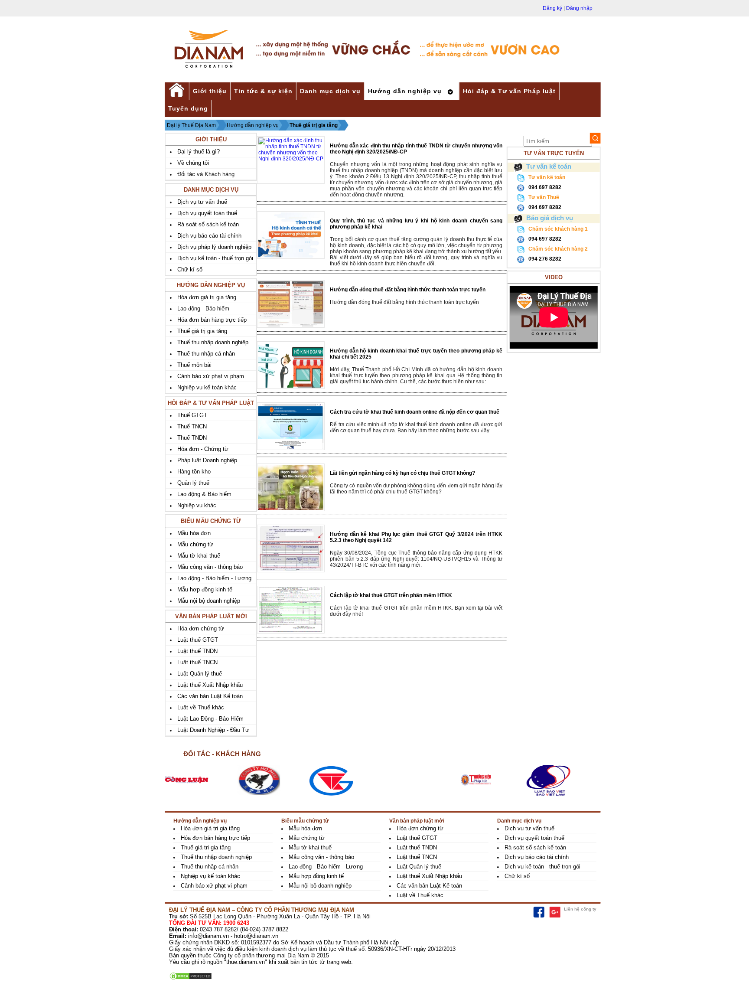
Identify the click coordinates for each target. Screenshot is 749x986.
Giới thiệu (210, 91)
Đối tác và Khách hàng (205, 174)
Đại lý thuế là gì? (198, 151)
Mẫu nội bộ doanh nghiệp (208, 600)
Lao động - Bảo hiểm (203, 308)
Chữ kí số (189, 269)
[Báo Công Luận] (201, 780)
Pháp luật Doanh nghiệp (207, 460)
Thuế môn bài (194, 365)
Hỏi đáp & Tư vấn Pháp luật (509, 91)
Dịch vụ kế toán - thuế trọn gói (215, 258)
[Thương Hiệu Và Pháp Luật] (490, 780)
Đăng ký (552, 8)
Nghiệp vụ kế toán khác (207, 387)
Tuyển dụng (188, 108)
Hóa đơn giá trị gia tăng (206, 297)
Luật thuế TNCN (197, 662)
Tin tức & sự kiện (263, 91)
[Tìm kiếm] (595, 138)
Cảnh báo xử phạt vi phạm (210, 376)
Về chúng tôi (193, 163)
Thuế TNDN (192, 437)
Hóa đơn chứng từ (200, 628)
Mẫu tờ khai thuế (198, 555)
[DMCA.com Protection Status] (190, 979)
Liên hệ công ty (580, 909)
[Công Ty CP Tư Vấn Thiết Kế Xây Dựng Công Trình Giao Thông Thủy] (345, 780)
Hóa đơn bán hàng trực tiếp (212, 320)
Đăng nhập (579, 8)
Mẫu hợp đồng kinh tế (204, 589)
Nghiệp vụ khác (196, 505)
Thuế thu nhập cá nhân (206, 353)
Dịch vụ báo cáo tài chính (209, 235)
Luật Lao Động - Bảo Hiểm (210, 718)
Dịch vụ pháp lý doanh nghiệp (214, 247)
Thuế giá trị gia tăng (314, 125)
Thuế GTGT (192, 415)
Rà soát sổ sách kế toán (208, 224)
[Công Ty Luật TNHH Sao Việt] (563, 780)
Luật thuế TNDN (197, 651)
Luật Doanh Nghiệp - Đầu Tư (213, 730)
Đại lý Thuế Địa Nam (191, 125)
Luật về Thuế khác (200, 707)
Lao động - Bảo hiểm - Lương (214, 578)
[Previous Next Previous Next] (381, 780)
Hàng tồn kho (194, 471)
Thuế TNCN (192, 426)
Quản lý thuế (193, 483)
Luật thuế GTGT (197, 640)
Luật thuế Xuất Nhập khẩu (210, 685)
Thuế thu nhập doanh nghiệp (212, 342)
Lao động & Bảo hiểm (204, 494)
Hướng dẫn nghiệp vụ (405, 91)
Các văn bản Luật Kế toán (210, 696)
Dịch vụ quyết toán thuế (207, 213)
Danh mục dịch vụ (330, 91)
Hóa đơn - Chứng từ (202, 449)
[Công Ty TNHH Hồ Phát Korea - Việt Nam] (273, 780)
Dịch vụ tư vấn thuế (202, 202)
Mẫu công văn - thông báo (210, 567)
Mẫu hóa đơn (194, 533)
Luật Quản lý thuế (199, 673)
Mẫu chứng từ (195, 544)
